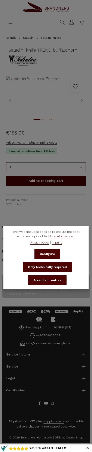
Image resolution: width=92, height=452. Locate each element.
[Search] (62, 22)
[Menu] (10, 22)
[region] (46, 101)
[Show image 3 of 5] (55, 119)
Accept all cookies (47, 280)
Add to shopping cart (46, 181)
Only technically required (47, 267)
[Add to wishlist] (75, 87)
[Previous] (10, 100)
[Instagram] (52, 404)
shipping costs (53, 421)
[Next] (81, 100)
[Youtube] (46, 404)
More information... (61, 236)
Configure (47, 254)
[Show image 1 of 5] (37, 119)
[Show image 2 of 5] (46, 119)
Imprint (57, 242)
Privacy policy (39, 242)
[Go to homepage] (46, 11)
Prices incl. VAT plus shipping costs (31, 142)
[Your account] (71, 22)
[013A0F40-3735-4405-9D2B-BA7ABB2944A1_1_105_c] (46, 101)
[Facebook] (40, 404)
